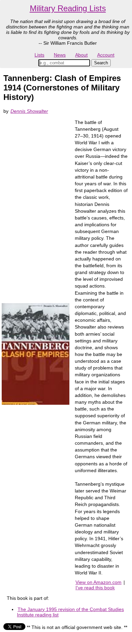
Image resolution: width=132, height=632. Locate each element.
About (81, 55)
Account (105, 55)
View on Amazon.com (98, 582)
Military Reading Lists (68, 8)
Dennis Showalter (29, 111)
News (60, 55)
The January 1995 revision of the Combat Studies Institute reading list (70, 612)
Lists (39, 55)
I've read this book (95, 587)
